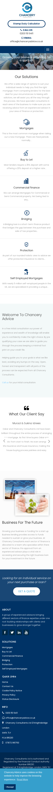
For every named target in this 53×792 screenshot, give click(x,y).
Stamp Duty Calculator (26, 23)
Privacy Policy (8, 694)
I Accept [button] (10, 787)
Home (5, 682)
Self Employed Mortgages (14, 668)
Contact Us (7, 686)
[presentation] (4, 440)
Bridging (6, 660)
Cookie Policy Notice (12, 690)
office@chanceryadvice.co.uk (26, 41)
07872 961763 (12, 742)
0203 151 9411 (26, 33)
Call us (5, 382)
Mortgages (7, 647)
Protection (7, 664)
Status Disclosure (10, 699)
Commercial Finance (12, 656)
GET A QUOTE (26, 591)
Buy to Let (7, 651)
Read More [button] (22, 779)
